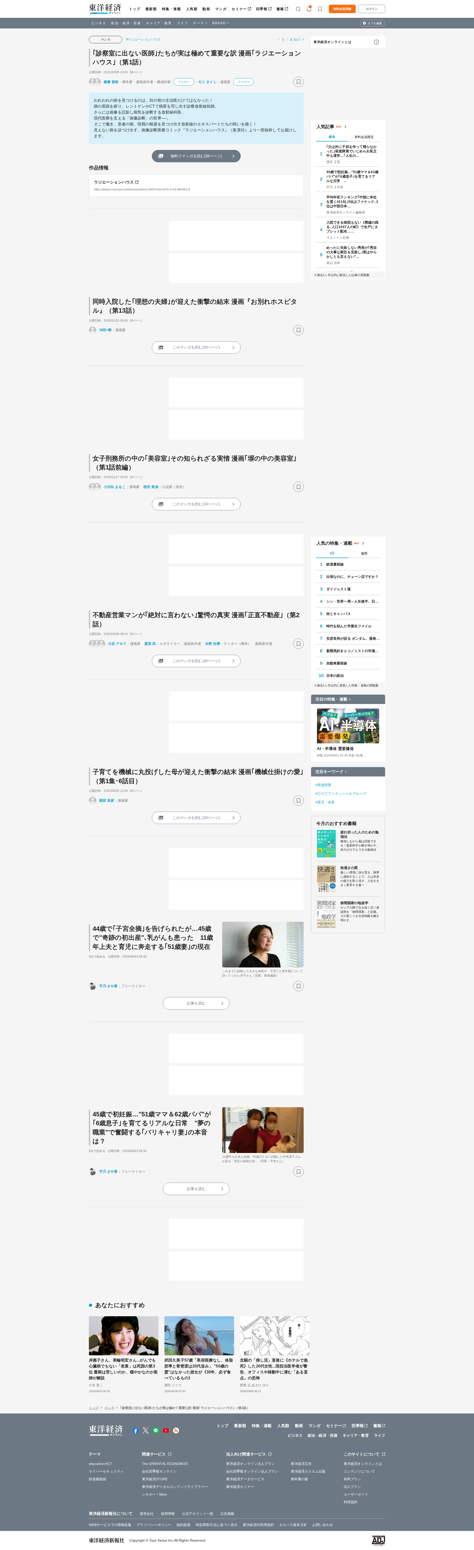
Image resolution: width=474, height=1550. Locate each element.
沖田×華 (105, 330)
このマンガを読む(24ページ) (196, 504)
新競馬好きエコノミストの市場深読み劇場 (353, 651)
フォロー (184, 82)
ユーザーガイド (356, 1494)
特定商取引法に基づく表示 (216, 1525)
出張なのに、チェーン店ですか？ (352, 577)
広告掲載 (227, 1514)
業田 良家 (106, 800)
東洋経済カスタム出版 (308, 1471)
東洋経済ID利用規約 (258, 1525)
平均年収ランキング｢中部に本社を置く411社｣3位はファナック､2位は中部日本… (352, 201)
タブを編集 (374, 23)
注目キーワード (329, 772)
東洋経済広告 (301, 1464)
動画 (206, 9)
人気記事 (325, 126)
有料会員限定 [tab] (364, 137)
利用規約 (350, 1502)
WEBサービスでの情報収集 (110, 1525)
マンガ (221, 9)
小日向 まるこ (115, 487)
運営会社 (147, 1514)
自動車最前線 (336, 663)
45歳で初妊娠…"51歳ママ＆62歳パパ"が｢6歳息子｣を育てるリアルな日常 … (352, 176)
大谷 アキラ (117, 644)
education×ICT (100, 1464)
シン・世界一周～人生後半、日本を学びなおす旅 (353, 601)
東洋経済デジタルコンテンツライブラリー (175, 1487)
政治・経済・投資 (126, 23)
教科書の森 (299, 1479)
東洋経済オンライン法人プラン (250, 1464)
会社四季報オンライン (159, 1471)
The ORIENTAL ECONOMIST (165, 1464)
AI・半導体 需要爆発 (335, 749)
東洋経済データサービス (245, 1479)
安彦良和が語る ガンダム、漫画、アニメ (353, 638)
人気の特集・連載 (334, 543)
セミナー (239, 9)
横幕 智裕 (111, 82)
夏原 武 (150, 644)
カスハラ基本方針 (293, 1525)
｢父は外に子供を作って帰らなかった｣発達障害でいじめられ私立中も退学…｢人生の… (351, 151)
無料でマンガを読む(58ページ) (196, 156)
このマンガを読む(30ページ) (196, 661)
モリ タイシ (207, 82)
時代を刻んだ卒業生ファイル (349, 626)
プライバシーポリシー (154, 1525)
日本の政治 (335, 676)
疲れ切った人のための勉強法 (359, 834)
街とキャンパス (338, 614)
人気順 (192, 9)
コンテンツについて (359, 1471)
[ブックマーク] (298, 82)
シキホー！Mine (154, 1494)
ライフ (182, 23)
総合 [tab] (332, 137)
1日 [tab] (332, 553)
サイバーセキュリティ (106, 1471)
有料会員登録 (342, 9)
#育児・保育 (325, 802)
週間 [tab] (364, 553)
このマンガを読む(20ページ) (196, 347)
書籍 (280, 9)
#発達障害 (324, 785)
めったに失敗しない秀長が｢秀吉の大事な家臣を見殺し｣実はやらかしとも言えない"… (351, 252)
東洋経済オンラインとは (333, 42)
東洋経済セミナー (240, 1487)
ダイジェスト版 (338, 589)
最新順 (151, 9)
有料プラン (352, 1479)
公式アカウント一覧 (197, 1514)
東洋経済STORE (155, 1479)
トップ (134, 9)
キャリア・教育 (159, 23)
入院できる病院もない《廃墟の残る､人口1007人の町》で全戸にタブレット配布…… (352, 226)
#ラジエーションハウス (143, 39)
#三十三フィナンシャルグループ (341, 794)
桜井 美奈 (150, 487)
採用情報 (168, 1514)
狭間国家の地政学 (354, 903)
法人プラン (352, 1487)
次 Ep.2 (295, 39)
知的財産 (183, 1525)
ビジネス (98, 23)
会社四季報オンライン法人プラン (252, 1471)
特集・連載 (171, 9)
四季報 (262, 9)
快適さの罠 (349, 868)
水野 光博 (212, 644)
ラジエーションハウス (114, 182)
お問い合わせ (322, 1525)
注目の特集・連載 (331, 699)
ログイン (372, 9)
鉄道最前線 (335, 564)
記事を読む (196, 1003)
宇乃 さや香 (108, 986)
